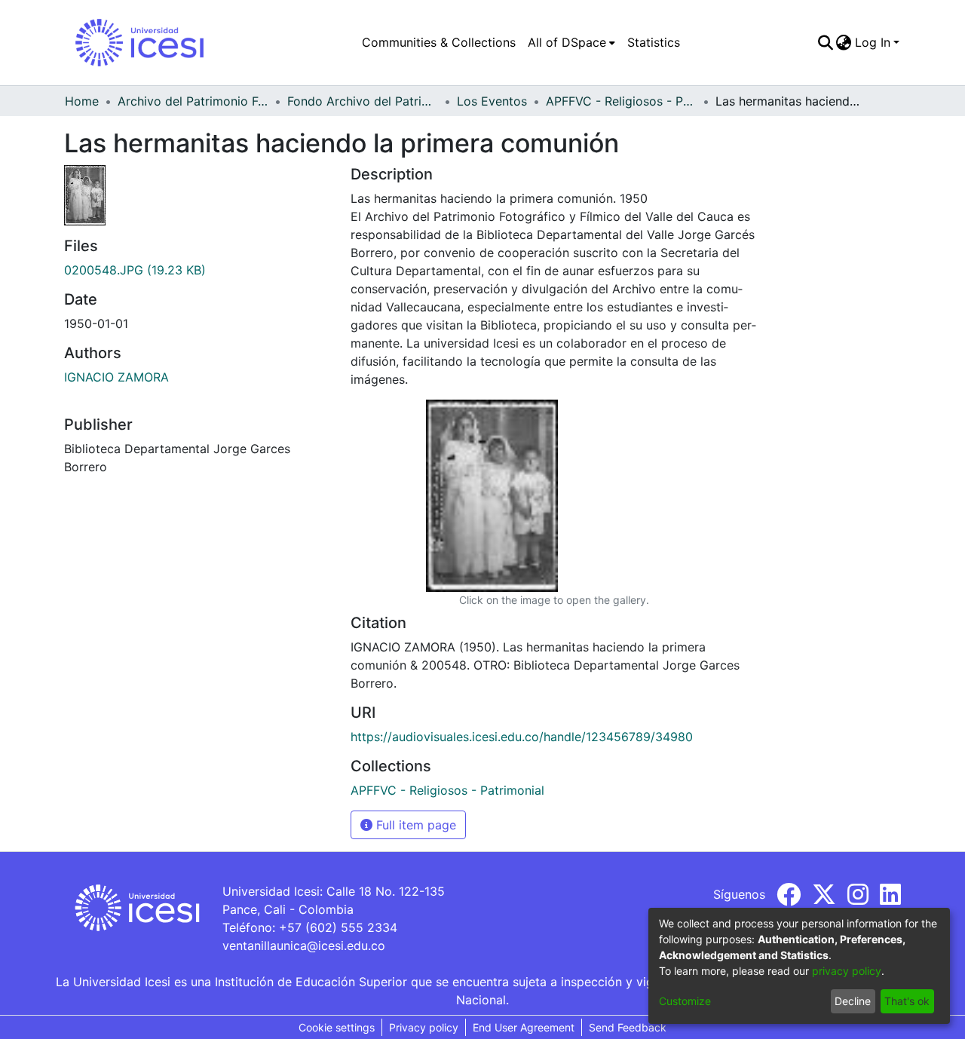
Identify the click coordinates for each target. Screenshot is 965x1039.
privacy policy (846, 970)
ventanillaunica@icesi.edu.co (303, 945)
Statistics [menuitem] (653, 42)
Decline (853, 1001)
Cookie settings (337, 1027)
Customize (685, 1001)
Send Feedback (627, 1027)
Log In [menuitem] (872, 42)
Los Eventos (492, 101)
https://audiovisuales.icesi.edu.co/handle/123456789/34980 (522, 736)
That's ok (907, 1001)
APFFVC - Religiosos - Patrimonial (621, 101)
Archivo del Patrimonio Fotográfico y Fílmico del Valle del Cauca (193, 101)
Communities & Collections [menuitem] (439, 42)
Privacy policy (423, 1027)
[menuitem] (571, 42)
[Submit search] (825, 42)
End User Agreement (523, 1027)
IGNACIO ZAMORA (116, 377)
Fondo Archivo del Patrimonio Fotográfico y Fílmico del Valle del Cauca (362, 101)
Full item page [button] (414, 824)
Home (82, 101)
